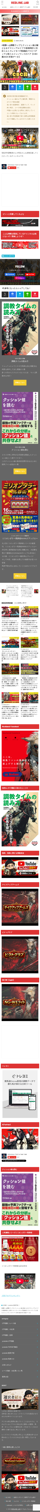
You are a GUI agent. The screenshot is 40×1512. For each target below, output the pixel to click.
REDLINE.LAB (20, 2)
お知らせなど (6, 1365)
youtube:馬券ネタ (8, 1359)
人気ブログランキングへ (11, 1296)
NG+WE (35, 7)
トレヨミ (16, 1501)
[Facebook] (10, 274)
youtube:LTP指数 (8, 1341)
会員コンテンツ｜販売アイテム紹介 (20, 7)
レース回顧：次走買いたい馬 (12, 1371)
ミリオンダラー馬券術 (28, 1501)
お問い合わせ (30, 1505)
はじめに (4, 7)
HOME (5, 1305)
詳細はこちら (20, 382)
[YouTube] (30, 274)
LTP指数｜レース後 (9, 1323)
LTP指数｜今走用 (8, 1329)
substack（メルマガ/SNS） (15, 1505)
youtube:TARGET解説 (10, 1347)
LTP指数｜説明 (7, 1335)
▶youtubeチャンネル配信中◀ (20, 11)
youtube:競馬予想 (7, 40)
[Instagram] (19, 278)
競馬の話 (5, 1377)
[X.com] (20, 274)
